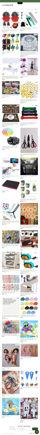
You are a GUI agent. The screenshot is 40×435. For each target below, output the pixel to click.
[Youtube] (31, 433)
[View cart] (37, 432)
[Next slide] (37, 1)
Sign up (35, 428)
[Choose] (18, 289)
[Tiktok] (33, 433)
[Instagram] (30, 433)
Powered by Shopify (11, 433)
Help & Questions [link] (13, 429)
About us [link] (11, 426)
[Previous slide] (2, 1)
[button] (32, 9)
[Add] (18, 27)
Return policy (12, 427)
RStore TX (6, 433)
